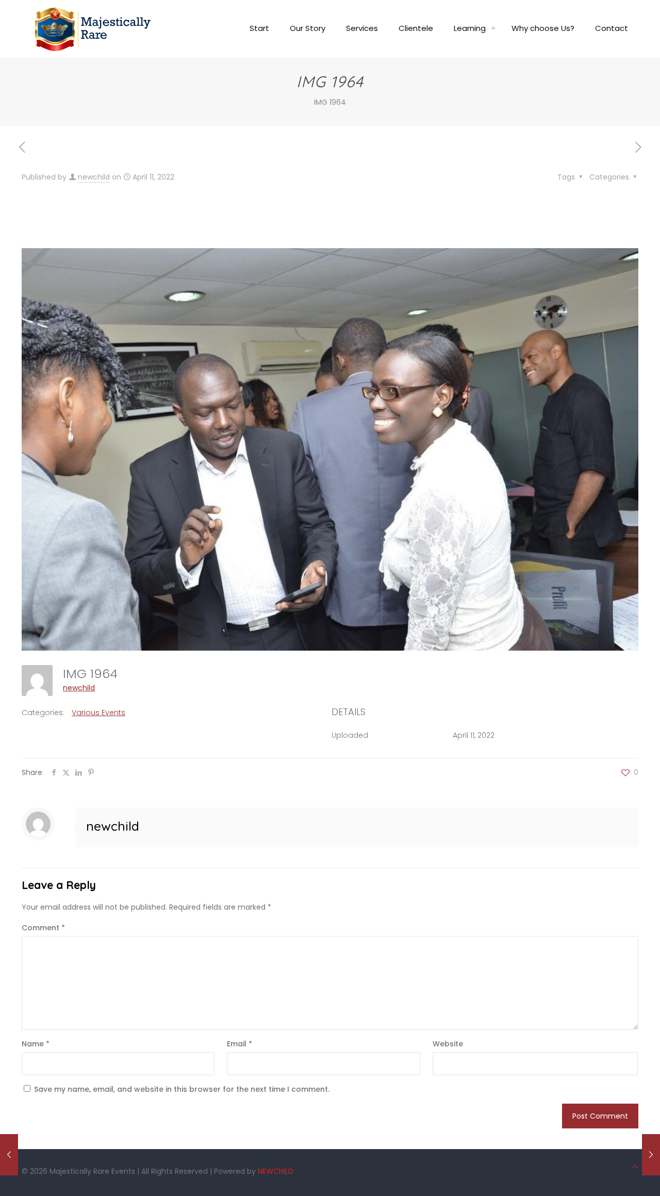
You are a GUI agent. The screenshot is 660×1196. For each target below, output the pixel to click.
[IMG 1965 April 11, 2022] (651, 1154)
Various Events (98, 712)
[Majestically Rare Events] (93, 28)
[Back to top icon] (634, 1166)
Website (448, 1044)
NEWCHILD (275, 1171)
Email (239, 1044)
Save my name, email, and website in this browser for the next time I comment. (181, 1089)
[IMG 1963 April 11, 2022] (9, 1154)
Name (36, 1044)
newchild (94, 177)
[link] (493, 28)
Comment (43, 928)
